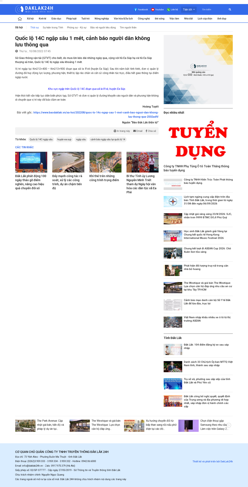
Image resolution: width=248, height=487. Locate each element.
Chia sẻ (151, 131)
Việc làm (174, 18)
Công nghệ (144, 18)
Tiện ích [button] (188, 9)
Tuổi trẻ (85, 18)
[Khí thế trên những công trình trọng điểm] (105, 162)
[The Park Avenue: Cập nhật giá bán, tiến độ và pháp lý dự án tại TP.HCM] (25, 426)
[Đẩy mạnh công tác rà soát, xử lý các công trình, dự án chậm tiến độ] (68, 162)
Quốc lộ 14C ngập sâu (41, 139)
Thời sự (34, 27)
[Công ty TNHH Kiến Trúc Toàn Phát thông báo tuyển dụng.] (173, 184)
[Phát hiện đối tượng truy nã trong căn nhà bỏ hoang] (173, 270)
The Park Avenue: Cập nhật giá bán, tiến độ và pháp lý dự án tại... (50, 424)
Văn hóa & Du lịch (123, 18)
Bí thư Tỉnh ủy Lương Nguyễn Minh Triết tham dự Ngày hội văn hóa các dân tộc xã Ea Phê (141, 184)
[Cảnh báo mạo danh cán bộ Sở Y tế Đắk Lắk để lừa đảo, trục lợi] (173, 304)
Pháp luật (71, 18)
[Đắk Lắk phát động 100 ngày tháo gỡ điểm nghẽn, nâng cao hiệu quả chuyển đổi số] (31, 162)
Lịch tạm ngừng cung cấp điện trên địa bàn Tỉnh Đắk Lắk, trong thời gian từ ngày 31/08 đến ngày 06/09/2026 (208, 200)
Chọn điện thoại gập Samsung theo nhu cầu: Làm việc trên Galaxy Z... (214, 424)
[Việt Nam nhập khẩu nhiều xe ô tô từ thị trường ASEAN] (173, 322)
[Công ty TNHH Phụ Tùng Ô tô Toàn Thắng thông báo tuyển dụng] (198, 140)
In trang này (123, 131)
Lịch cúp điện (205, 18)
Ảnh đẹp (221, 18)
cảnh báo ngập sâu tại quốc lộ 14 (108, 139)
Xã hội (30, 18)
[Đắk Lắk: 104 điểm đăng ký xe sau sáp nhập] (173, 349)
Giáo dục (56, 18)
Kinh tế (42, 18)
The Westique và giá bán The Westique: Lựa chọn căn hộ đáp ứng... (106, 424)
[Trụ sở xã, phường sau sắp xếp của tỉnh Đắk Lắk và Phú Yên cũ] (173, 383)
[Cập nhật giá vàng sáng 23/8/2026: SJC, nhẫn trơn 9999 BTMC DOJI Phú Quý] (173, 218)
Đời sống (159, 18)
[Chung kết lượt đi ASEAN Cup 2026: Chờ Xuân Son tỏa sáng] (173, 253)
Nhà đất (188, 18)
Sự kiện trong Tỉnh (53, 27)
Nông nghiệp (102, 18)
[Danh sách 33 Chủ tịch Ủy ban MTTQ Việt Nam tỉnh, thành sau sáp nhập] (173, 366)
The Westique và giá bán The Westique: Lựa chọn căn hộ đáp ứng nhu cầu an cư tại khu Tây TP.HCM (208, 286)
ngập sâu (81, 139)
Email (139, 131)
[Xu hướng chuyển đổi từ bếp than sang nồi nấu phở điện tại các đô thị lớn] (134, 426)
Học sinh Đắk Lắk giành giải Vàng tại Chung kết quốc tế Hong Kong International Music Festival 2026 (205, 235)
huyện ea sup (64, 139)
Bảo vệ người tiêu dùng (103, 27)
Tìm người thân (128, 27)
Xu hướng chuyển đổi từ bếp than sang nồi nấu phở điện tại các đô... (161, 424)
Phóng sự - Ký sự (76, 27)
